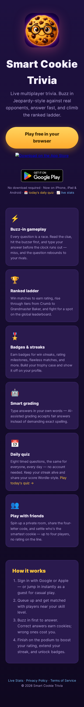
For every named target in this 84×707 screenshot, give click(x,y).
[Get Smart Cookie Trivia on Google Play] (42, 175)
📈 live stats (65, 192)
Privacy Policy (37, 680)
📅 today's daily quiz (39, 192)
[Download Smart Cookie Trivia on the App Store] (42, 159)
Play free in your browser (42, 137)
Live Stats (15, 680)
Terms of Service (63, 680)
